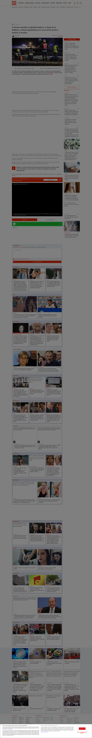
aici (16, 733)
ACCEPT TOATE (82, 728)
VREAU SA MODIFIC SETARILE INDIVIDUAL (82, 732)
